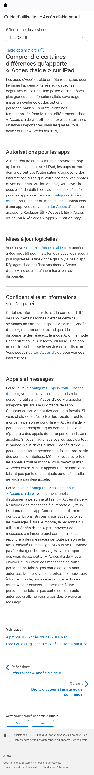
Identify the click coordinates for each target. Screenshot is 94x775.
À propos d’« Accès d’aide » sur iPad (37, 637)
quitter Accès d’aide (61, 206)
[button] (25, 50)
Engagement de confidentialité (20, 767)
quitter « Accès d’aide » (46, 247)
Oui (18, 723)
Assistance (20, 735)
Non (42, 723)
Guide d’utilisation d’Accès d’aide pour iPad (45, 17)
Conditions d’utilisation (56, 767)
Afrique (7, 755)
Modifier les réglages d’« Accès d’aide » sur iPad (46, 644)
